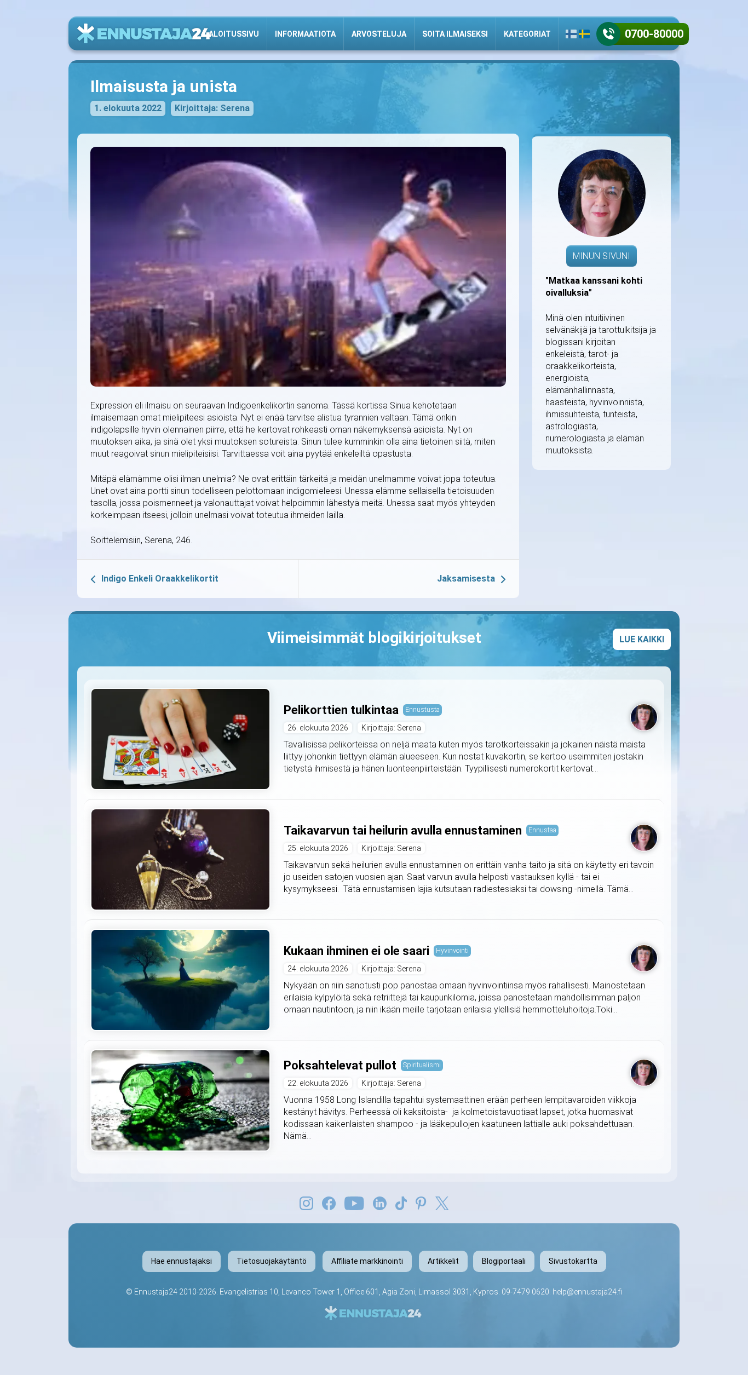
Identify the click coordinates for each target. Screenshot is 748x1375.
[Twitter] (441, 1202)
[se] (584, 34)
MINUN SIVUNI (601, 256)
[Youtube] (354, 1202)
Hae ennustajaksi (181, 1261)
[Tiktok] (401, 1202)
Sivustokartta (573, 1261)
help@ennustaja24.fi (587, 1291)
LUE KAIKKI (641, 639)
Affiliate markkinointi (367, 1261)
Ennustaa (542, 830)
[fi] (571, 34)
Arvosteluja (379, 34)
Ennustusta (422, 709)
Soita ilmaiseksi (455, 34)
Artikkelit (443, 1261)
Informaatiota (305, 34)
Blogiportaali (504, 1261)
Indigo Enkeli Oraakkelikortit (159, 578)
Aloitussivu (234, 34)
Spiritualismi (422, 1065)
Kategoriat (527, 34)
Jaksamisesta (466, 578)
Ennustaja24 (155, 1291)
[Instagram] (306, 1202)
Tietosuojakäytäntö (272, 1261)
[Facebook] (329, 1202)
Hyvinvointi (452, 950)
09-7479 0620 (525, 1291)
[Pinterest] (421, 1202)
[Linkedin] (380, 1202)
